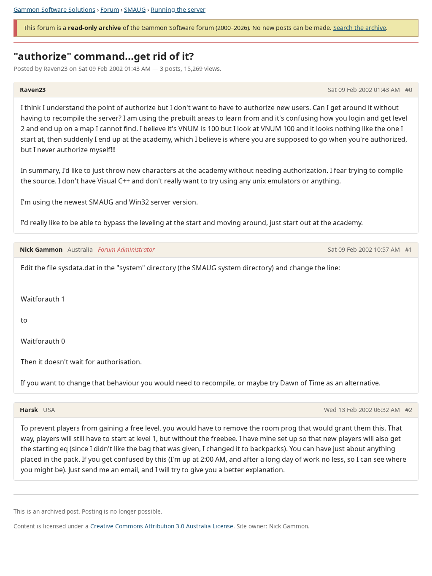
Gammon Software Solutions (54, 9)
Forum (109, 9)
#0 (408, 90)
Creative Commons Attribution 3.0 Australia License (161, 526)
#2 (408, 410)
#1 (408, 249)
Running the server (178, 9)
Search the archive (359, 28)
